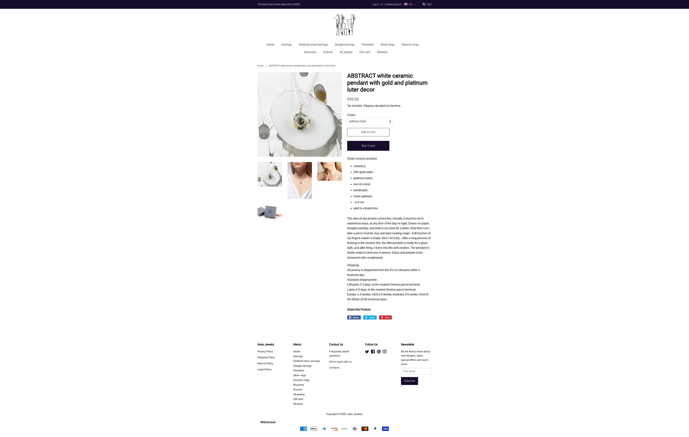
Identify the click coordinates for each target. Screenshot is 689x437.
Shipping (368, 105)
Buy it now (368, 145)
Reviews (382, 52)
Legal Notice (264, 369)
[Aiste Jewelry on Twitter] (367, 352)
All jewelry (346, 52)
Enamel (328, 52)
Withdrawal (267, 422)
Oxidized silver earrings (313, 44)
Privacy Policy (265, 351)
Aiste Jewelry (354, 414)
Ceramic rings (410, 44)
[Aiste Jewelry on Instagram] (384, 352)
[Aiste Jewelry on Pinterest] (379, 352)
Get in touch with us (340, 361)
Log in (375, 4)
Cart (429, 4)
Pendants (368, 44)
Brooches (310, 52)
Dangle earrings (345, 44)
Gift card (364, 52)
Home (270, 44)
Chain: (351, 114)
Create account (393, 4)
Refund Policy (265, 363)
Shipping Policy (266, 357)
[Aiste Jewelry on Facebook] (373, 352)
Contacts (334, 367)
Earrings (286, 44)
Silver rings (387, 44)
